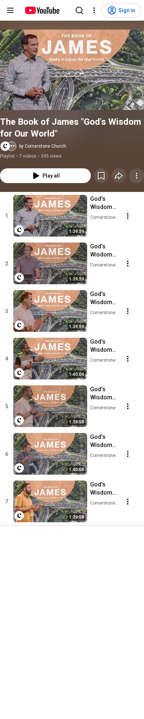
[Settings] (94, 10)
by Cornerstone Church (42, 146)
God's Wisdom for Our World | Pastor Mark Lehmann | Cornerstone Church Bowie (105, 203)
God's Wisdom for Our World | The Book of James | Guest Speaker (104, 394)
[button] (72, 70)
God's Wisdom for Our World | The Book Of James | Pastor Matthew (105, 489)
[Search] (79, 10)
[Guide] (10, 10)
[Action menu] (127, 216)
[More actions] (136, 175)
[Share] (119, 175)
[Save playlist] (101, 175)
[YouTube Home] (42, 10)
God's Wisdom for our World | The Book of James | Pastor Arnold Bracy (104, 346)
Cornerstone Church (105, 217)
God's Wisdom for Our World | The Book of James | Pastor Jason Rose (104, 441)
